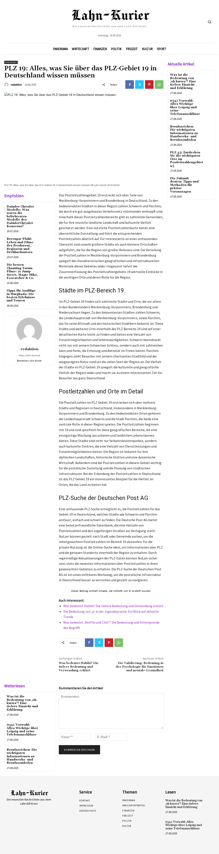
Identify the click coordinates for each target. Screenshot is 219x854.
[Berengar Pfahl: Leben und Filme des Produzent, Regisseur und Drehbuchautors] (46, 242)
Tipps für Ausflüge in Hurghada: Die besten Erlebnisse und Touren (21, 295)
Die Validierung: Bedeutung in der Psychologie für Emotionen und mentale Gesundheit (139, 666)
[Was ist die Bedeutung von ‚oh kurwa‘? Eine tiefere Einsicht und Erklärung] (46, 700)
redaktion (16, 84)
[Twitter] (139, 84)
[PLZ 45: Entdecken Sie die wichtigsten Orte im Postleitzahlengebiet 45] (210, 155)
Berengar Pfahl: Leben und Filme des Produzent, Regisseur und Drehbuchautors (20, 245)
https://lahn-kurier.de (29, 355)
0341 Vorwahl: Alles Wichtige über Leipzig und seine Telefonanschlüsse (22, 730)
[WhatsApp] (159, 84)
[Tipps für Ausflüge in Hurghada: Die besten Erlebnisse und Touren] (46, 294)
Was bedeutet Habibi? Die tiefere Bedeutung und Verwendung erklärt (113, 606)
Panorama (11, 62)
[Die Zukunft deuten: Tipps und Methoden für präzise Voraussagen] (206, 181)
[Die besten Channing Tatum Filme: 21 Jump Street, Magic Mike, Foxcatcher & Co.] (46, 268)
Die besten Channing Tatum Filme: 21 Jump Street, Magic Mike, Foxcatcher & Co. (22, 271)
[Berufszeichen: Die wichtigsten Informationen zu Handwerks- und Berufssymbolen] (46, 753)
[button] (209, 21)
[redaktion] (7, 85)
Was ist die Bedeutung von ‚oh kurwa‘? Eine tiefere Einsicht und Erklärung (22, 703)
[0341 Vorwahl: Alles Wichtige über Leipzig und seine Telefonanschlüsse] (46, 728)
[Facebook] (129, 84)
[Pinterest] (149, 84)
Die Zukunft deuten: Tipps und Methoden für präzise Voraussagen (184, 185)
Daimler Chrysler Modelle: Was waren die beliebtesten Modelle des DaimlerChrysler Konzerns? (20, 216)
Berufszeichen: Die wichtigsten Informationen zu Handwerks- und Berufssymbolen (22, 756)
